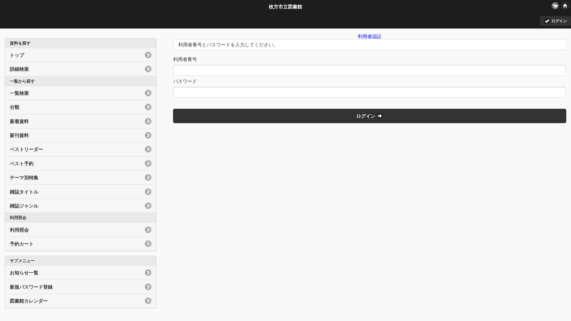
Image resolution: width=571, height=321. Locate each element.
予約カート (22, 244)
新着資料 (19, 121)
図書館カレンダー (29, 301)
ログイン (365, 116)
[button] (555, 5)
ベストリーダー (26, 149)
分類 (14, 107)
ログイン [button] (559, 20)
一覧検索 (19, 93)
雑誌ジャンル (24, 206)
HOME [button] (565, 5)
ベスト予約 (22, 163)
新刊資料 (19, 135)
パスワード (185, 81)
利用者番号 (185, 59)
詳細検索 (19, 69)
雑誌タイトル (24, 192)
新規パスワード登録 (31, 287)
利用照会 (19, 230)
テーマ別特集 (24, 177)
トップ (17, 55)
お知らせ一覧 (24, 273)
